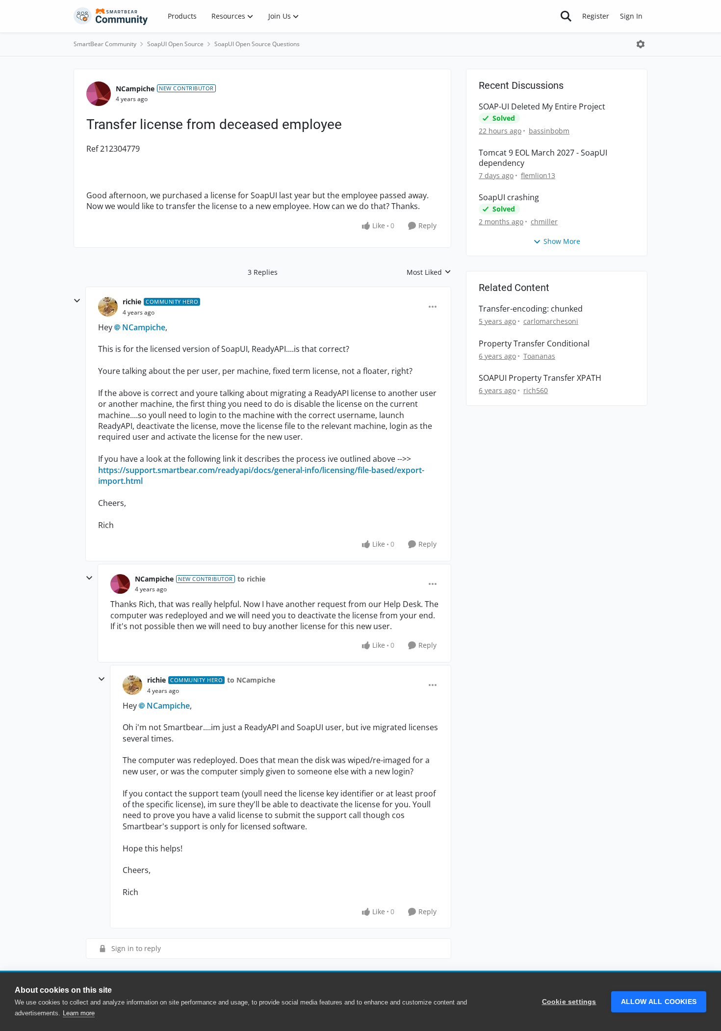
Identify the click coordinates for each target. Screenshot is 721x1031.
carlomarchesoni (550, 321)
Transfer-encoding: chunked (531, 309)
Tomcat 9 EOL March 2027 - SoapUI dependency (543, 158)
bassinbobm (549, 130)
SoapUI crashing (509, 197)
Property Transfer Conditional (534, 344)
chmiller (544, 221)
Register (595, 16)
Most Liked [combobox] (429, 272)
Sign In (631, 16)
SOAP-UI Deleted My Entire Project (542, 107)
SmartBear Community (105, 44)
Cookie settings (569, 1001)
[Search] (566, 16)
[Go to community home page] (111, 16)
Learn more (79, 1013)
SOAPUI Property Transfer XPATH (540, 378)
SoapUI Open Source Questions (257, 44)
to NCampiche (251, 680)
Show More (561, 241)
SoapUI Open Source (175, 44)
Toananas (539, 356)
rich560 (535, 390)
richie (132, 301)
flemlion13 (538, 175)
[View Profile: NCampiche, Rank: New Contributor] (98, 93)
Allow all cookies (658, 1001)
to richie (251, 578)
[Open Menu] (640, 44)
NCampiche (135, 88)
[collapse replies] (77, 301)
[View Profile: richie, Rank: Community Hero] (108, 307)
